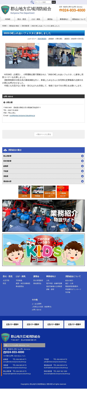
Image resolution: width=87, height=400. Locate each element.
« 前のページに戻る (43, 134)
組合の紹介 (69, 280)
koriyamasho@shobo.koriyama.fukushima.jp (17, 374)
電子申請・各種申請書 (54, 283)
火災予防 (6, 280)
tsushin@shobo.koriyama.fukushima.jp (56, 368)
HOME (4, 26)
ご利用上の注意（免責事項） (42, 306)
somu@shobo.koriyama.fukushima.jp (14, 362)
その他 (35, 299)
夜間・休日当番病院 (23, 283)
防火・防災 (8, 276)
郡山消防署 (7, 156)
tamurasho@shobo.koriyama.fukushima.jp (57, 374)
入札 (47, 280)
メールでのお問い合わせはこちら (18, 345)
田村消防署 (25, 26)
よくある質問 (36, 303)
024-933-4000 (73, 10)
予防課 (5, 171)
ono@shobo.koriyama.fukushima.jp (22, 115)
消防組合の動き (14, 26)
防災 (4, 283)
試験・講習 (50, 289)
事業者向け (51, 276)
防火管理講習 (38, 280)
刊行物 (67, 292)
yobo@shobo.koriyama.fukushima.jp (55, 362)
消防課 (5, 176)
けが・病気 (20, 276)
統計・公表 (69, 283)
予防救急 (19, 280)
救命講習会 (20, 286)
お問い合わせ (36, 309)
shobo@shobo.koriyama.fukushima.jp (15, 368)
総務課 (5, 166)
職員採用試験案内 (71, 286)
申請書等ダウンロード (73, 289)
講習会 (36, 276)
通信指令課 (7, 181)
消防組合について (73, 276)
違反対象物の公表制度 (54, 286)
